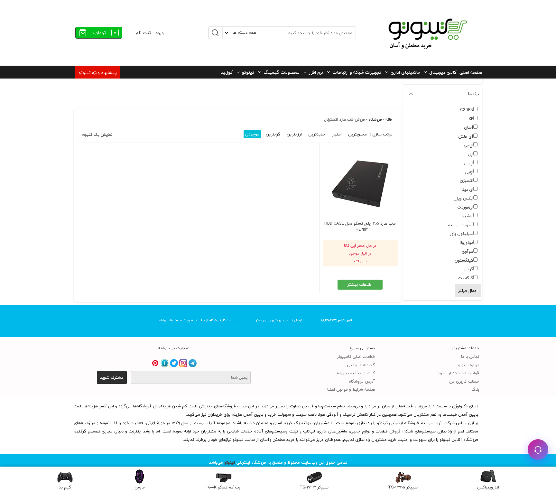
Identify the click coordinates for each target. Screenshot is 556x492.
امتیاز (337, 134)
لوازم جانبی (360, 431)
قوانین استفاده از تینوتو (458, 372)
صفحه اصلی (470, 72)
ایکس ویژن (463, 198)
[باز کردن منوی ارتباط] (538, 449)
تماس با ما (470, 356)
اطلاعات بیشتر (360, 284)
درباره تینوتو (468, 364)
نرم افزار (316, 72)
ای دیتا (467, 189)
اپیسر (468, 162)
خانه (389, 119)
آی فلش (465, 136)
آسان (468, 127)
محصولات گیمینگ (282, 72)
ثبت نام (143, 33)
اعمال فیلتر (467, 290)
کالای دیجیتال (442, 72)
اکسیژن (466, 180)
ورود (159, 33)
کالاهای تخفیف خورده (356, 372)
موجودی (252, 134)
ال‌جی (468, 145)
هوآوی (467, 251)
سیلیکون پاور (461, 233)
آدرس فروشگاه (362, 381)
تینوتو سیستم (460, 224)
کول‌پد (227, 72)
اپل (470, 154)
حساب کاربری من (464, 381)
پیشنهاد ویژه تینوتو (98, 73)
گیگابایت (465, 278)
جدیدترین (317, 134)
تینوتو (248, 72)
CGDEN (466, 109)
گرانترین (273, 134)
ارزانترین (294, 134)
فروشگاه (375, 119)
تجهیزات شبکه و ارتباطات (356, 72)
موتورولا (466, 242)
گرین (468, 269)
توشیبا (467, 215)
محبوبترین (357, 134)
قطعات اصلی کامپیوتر (356, 356)
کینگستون (464, 260)
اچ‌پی (469, 171)
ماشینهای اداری (405, 72)
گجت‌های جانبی (361, 364)
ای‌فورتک (465, 207)
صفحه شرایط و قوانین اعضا (351, 389)
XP (470, 118)
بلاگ (475, 389)
